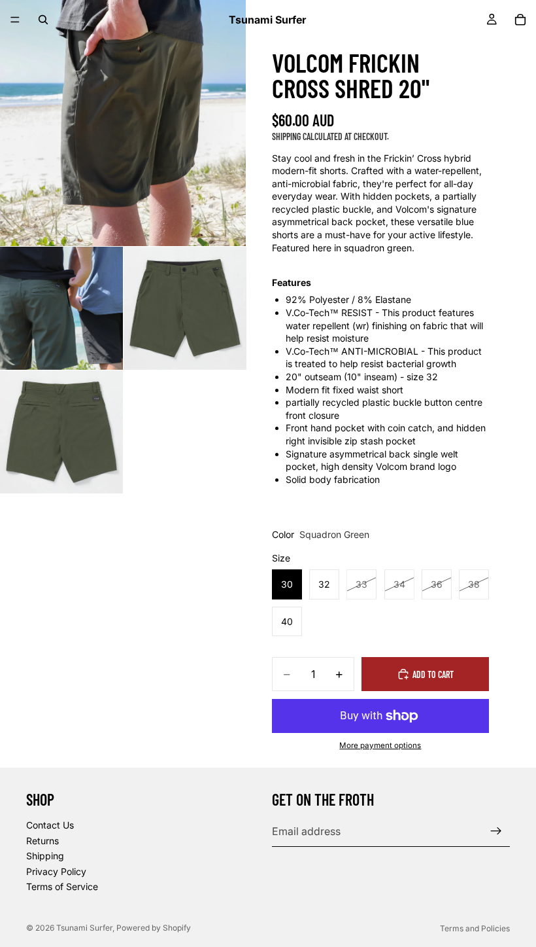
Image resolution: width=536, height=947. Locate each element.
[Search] (43, 19)
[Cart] (520, 19)
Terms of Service (62, 886)
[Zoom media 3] (185, 308)
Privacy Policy (56, 871)
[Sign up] (496, 831)
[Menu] (15, 20)
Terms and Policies (475, 928)
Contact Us (50, 825)
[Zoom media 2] (61, 308)
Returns (42, 840)
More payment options (380, 745)
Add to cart (433, 674)
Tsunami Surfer (84, 928)
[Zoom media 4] (61, 431)
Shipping (45, 855)
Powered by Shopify (153, 928)
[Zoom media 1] (123, 123)
